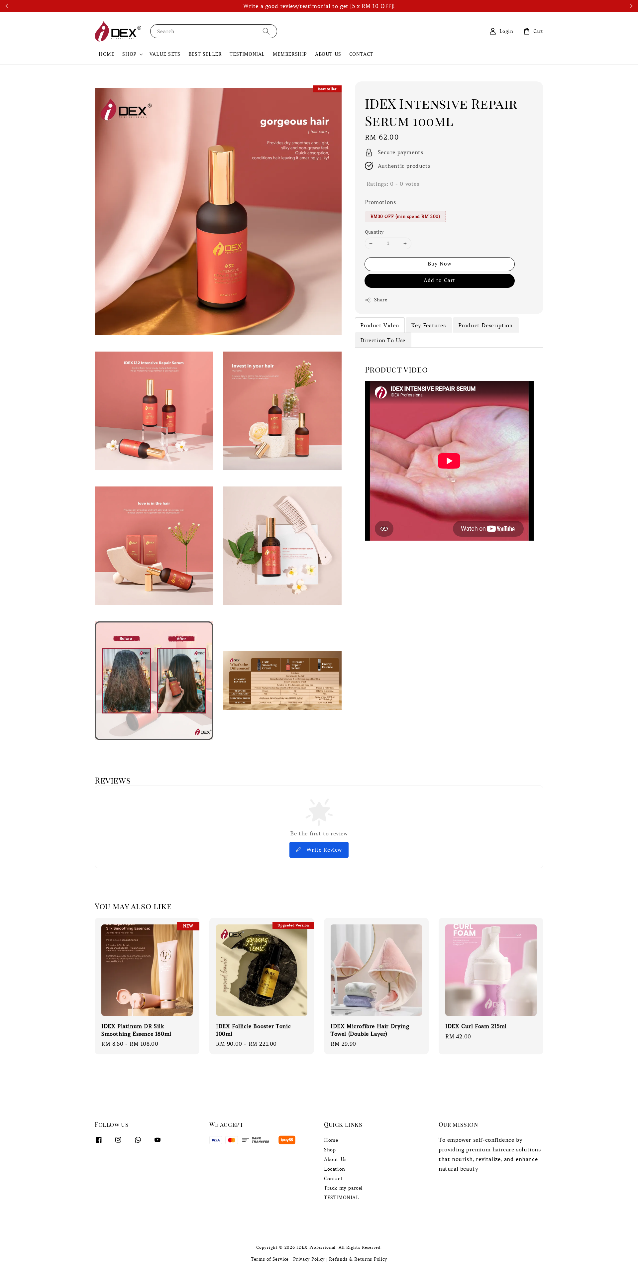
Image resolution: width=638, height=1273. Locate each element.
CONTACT (361, 54)
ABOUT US (328, 54)
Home (331, 1140)
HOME (106, 54)
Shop (330, 1150)
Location (334, 1169)
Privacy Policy (309, 1259)
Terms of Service (270, 1259)
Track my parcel (343, 1188)
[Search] (266, 31)
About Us (335, 1159)
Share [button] (380, 300)
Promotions (380, 202)
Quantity (374, 232)
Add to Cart (439, 280)
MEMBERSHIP (290, 54)
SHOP (129, 54)
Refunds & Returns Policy (358, 1259)
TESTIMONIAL (247, 54)
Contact (333, 1179)
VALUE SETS (165, 54)
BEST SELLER (205, 54)
